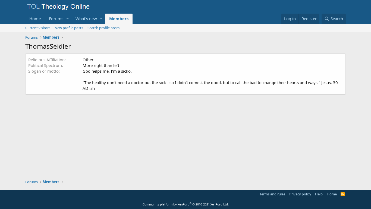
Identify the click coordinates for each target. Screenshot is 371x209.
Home (35, 18)
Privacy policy (300, 194)
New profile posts (69, 27)
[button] (67, 19)
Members (118, 18)
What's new (86, 18)
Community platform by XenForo (186, 204)
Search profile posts (103, 27)
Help (319, 194)
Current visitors (37, 27)
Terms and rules (272, 194)
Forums (56, 18)
